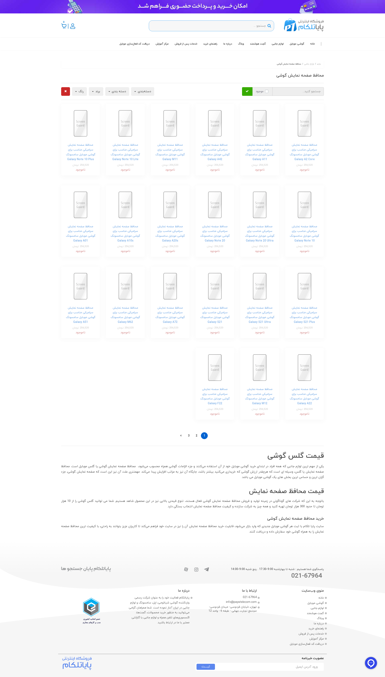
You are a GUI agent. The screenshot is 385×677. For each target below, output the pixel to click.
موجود (259, 91)
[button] (64, 26)
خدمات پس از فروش (186, 44)
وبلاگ (241, 44)
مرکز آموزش (162, 44)
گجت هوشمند (258, 44)
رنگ (81, 91)
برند (97, 91)
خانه (312, 44)
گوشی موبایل (297, 44)
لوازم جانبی (278, 44)
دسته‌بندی (144, 91)
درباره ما (227, 44)
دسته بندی (118, 91)
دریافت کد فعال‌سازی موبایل (135, 44)
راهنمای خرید (210, 44)
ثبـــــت (206, 667)
